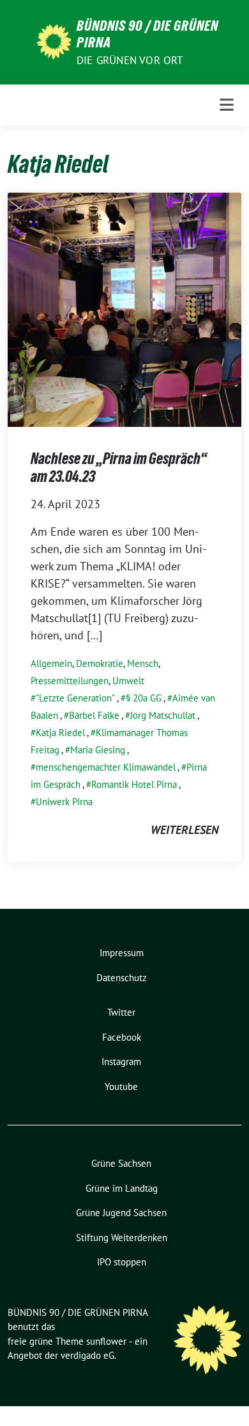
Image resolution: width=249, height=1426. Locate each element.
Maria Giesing (97, 750)
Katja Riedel (60, 732)
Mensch (142, 663)
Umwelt (128, 681)
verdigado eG (87, 1355)
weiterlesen (184, 829)
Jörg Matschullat (162, 715)
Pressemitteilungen (70, 681)
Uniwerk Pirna (64, 802)
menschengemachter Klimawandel (106, 767)
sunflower (106, 1341)
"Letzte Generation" (75, 698)
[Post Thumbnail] (124, 308)
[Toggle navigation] (226, 105)
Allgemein (51, 663)
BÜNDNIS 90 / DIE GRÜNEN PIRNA (147, 34)
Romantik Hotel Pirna (134, 784)
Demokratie (99, 663)
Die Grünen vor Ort (130, 60)
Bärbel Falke (94, 715)
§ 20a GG (144, 698)
